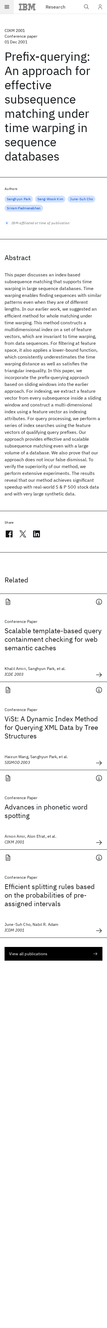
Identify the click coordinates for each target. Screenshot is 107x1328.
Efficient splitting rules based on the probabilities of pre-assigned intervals (50, 895)
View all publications (28, 953)
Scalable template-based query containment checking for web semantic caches (53, 639)
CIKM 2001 (15, 30)
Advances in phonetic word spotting (46, 811)
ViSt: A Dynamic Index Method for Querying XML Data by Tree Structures (51, 727)
